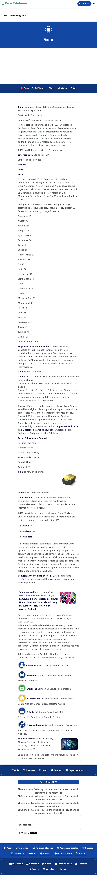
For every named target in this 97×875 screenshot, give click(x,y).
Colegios (82, 863)
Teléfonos (39, 88)
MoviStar (22, 164)
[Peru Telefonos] (94, 3)
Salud (44, 770)
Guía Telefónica (26, 497)
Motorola (43, 598)
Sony (54, 602)
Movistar (62, 88)
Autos (47, 863)
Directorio (18, 853)
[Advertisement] (48, 65)
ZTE (35, 605)
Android (32, 609)
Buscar (86, 4)
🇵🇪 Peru (7, 847)
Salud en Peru (25, 738)
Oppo (39, 602)
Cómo (21, 492)
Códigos (89, 847)
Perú (21, 438)
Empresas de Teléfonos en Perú (34, 346)
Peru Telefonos (16, 3)
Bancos (35, 869)
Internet (30, 770)
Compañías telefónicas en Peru (34, 575)
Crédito (30, 712)
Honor (22, 602)
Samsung (24, 598)
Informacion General (36, 438)
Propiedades (33, 698)
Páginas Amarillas (68, 847)
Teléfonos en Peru (29, 592)
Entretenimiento (35, 725)
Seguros (57, 770)
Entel (73, 88)
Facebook (26, 824)
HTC (40, 605)
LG (20, 605)
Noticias (49, 869)
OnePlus (31, 602)
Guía (20, 106)
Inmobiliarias (64, 863)
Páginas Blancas (44, 847)
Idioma (46, 853)
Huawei (54, 598)
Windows (28, 605)
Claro (51, 88)
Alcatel (22, 609)
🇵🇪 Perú (25, 88)
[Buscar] (80, 4)
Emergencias (25, 154)
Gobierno (34, 863)
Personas (31, 665)
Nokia (47, 605)
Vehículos (31, 675)
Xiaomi (47, 602)
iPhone (33, 598)
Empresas (31, 688)
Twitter (25, 833)
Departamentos (76, 770)
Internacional (64, 853)
